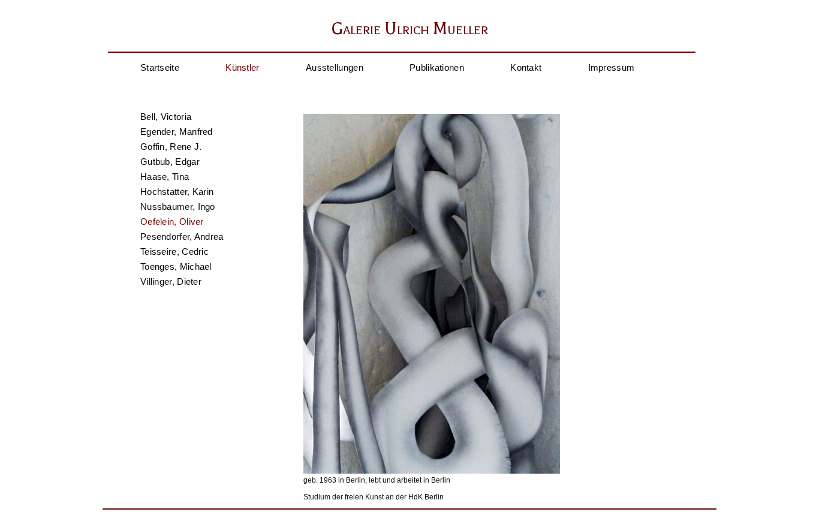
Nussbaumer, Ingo (177, 206)
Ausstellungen (334, 67)
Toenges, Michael (176, 266)
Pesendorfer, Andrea (182, 236)
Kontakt (525, 67)
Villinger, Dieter (170, 281)
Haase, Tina (164, 176)
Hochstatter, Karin (176, 191)
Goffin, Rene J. (171, 146)
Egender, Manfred (176, 132)
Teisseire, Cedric (174, 251)
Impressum (611, 67)
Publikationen (437, 67)
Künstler (242, 67)
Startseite (159, 67)
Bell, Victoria (165, 117)
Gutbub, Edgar (170, 161)
